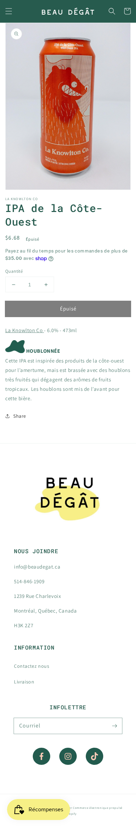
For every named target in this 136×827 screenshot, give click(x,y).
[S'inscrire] (114, 725)
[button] (8, 11)
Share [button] (19, 416)
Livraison (24, 682)
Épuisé (68, 308)
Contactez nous (31, 666)
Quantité (14, 271)
